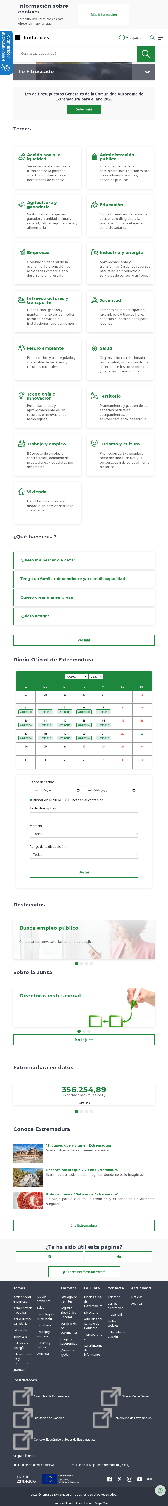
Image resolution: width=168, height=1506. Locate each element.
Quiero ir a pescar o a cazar (47, 560)
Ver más (84, 640)
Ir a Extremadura (84, 1225)
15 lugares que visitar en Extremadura (78, 1145)
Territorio (44, 1325)
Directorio (91, 1312)
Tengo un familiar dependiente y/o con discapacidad (72, 579)
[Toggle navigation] (54, 37)
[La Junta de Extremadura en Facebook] (109, 1479)
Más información (104, 14)
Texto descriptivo (43, 808)
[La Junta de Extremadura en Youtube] (140, 1479)
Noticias (136, 1297)
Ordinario (26, 712)
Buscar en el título (47, 800)
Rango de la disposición (48, 846)
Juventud (19, 1370)
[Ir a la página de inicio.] (25, 37)
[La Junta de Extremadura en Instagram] (130, 1479)
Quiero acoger (34, 616)
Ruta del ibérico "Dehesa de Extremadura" (82, 1194)
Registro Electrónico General (68, 1312)
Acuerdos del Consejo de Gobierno (93, 1323)
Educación (20, 1330)
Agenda (136, 1303)
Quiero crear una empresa (46, 597)
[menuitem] (47, 1298)
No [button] (118, 1256)
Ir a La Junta (84, 1039)
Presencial (115, 1314)
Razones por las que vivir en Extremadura (82, 1170)
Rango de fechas (42, 782)
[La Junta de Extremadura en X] (120, 1479)
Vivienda (43, 1354)
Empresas (20, 1336)
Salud (40, 1307)
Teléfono (114, 1297)
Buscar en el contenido (85, 800)
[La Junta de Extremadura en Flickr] (150, 1479)
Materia (36, 826)
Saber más (84, 109)
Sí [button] (49, 1256)
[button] (132, 37)
